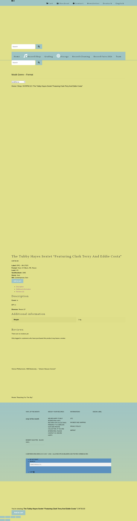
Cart (32, 472)
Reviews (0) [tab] (20, 291)
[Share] (13, 517)
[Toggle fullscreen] (7, 517)
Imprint (73, 430)
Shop (19, 86)
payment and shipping (78, 422)
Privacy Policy (75, 426)
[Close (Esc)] (18, 517)
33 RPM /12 (27, 86)
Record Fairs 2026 (103, 57)
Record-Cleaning (81, 57)
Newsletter (93, 4)
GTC (71, 418)
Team (118, 57)
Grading (49, 57)
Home (17, 57)
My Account (34, 459)
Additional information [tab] (23, 289)
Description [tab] (20, 287)
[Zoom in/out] (2, 517)
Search (32, 461)
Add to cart (17, 281)
